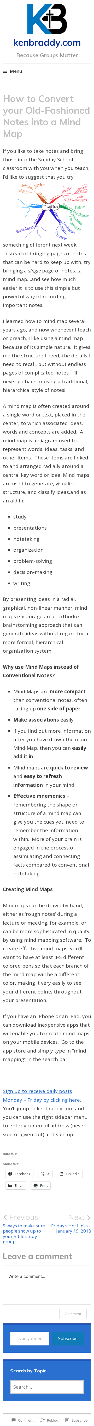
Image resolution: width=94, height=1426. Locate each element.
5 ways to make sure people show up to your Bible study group (24, 1228)
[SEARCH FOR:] (47, 1387)
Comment (73, 1314)
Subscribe (68, 1338)
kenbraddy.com (47, 42)
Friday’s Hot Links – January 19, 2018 (71, 1223)
